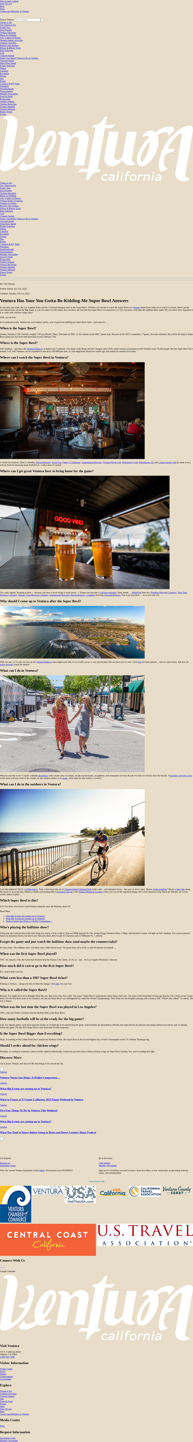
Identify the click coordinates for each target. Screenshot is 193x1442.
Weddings (4, 86)
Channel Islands (7, 55)
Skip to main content (9, 1)
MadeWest (136, 592)
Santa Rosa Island (8, 63)
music (65, 778)
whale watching (160, 889)
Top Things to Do (8, 25)
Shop (2, 1406)
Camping (4, 71)
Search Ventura (7, 19)
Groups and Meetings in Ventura (14, 11)
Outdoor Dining (7, 101)
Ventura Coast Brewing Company (33, 595)
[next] (2, 1069)
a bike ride (180, 889)
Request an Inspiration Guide (8, 1164)
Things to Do (6, 22)
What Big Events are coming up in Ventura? (25, 916)
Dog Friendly (6, 30)
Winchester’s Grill (130, 462)
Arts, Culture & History (10, 38)
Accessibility (5, 1379)
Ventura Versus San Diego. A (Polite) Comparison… (29, 921)
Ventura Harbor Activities (11, 40)
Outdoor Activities (8, 43)
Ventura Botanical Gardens (91, 892)
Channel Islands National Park (77, 889)
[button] (96, 278)
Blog (2, 6)
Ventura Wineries (7, 109)
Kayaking (4, 73)
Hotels (3, 81)
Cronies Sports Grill (167, 462)
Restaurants (5, 99)
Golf (2, 53)
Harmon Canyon (64, 892)
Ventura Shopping (8, 32)
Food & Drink (6, 96)
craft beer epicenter (108, 592)
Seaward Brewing (112, 595)
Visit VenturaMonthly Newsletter (108, 1164)
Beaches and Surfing (9, 45)
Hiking (3, 68)
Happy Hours (6, 112)
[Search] (42, 19)
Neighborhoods (7, 89)
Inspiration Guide (8, 1438)
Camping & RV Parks (10, 83)
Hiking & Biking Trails (10, 48)
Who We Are (6, 4)
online (42, 1170)
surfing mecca (31, 889)
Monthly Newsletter (9, 94)
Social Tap (56, 462)
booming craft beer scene (181, 775)
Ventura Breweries (8, 104)
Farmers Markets (7, 106)
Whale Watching (7, 66)
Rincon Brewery (43, 462)
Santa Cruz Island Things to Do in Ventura (19, 58)
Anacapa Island (7, 61)
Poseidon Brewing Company (163, 592)
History (3, 1374)
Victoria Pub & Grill (112, 462)
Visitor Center (6, 1369)
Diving (3, 76)
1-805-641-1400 (7, 1357)
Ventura (136, 307)
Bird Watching (6, 50)
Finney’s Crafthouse (71, 462)
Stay (2, 78)
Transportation (6, 91)
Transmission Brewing (92, 462)
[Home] (96, 180)
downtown (43, 775)
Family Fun (5, 27)
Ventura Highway (35, 349)
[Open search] (1, 16)
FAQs (2, 1371)
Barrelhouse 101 (146, 462)
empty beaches (6, 664)
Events (3, 114)
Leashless (90, 595)
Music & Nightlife (8, 35)
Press (2, 9)
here (140, 662)
